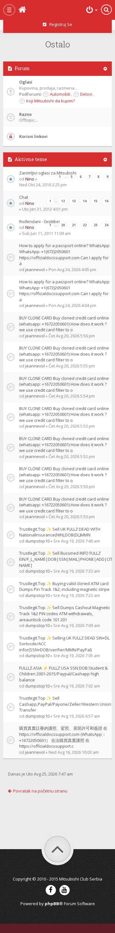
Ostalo (57, 44)
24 (106, 225)
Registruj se (59, 24)
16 (106, 201)
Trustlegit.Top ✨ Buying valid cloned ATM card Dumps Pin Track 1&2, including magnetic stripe (64, 586)
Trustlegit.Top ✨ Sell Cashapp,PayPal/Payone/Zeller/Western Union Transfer (65, 704)
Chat (23, 197)
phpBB (52, 903)
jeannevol (35, 269)
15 (95, 201)
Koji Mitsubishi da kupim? (50, 101)
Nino (29, 179)
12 (63, 201)
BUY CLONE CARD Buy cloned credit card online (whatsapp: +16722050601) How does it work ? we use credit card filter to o (64, 324)
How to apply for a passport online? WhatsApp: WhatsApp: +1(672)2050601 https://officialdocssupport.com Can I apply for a (64, 254)
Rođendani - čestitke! (39, 221)
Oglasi (25, 82)
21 (74, 225)
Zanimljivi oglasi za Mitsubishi (47, 173)
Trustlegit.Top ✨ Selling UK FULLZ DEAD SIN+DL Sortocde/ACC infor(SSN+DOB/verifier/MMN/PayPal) (64, 644)
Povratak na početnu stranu (40, 791)
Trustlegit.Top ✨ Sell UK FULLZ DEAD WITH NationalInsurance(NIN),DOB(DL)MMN (59, 532)
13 (74, 201)
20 (63, 225)
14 (85, 201)
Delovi (86, 94)
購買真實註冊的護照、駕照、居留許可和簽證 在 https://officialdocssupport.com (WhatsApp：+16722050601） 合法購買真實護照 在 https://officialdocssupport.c (63, 737)
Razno (25, 114)
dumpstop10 (37, 541)
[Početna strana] (32, 10)
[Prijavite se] (91, 10)
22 (85, 225)
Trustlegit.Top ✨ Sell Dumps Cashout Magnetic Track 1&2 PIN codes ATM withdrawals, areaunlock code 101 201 (64, 613)
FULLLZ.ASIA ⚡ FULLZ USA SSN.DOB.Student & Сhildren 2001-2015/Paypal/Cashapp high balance (63, 674)
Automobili (60, 94)
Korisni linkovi (33, 136)
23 (95, 225)
